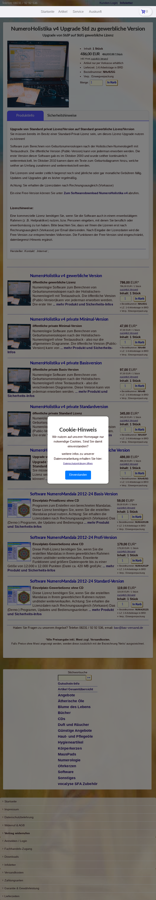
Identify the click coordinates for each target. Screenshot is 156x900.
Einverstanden (78, 474)
